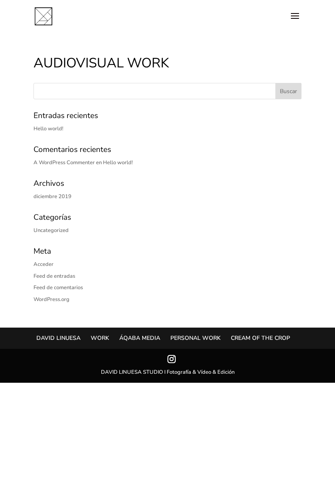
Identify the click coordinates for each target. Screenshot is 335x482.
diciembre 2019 (52, 196)
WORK (100, 338)
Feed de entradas (54, 276)
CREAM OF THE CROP (260, 338)
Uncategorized (51, 230)
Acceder (44, 264)
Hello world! (48, 128)
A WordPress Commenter (64, 162)
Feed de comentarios (58, 287)
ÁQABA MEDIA (139, 338)
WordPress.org (51, 299)
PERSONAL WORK (195, 338)
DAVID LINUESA (58, 338)
